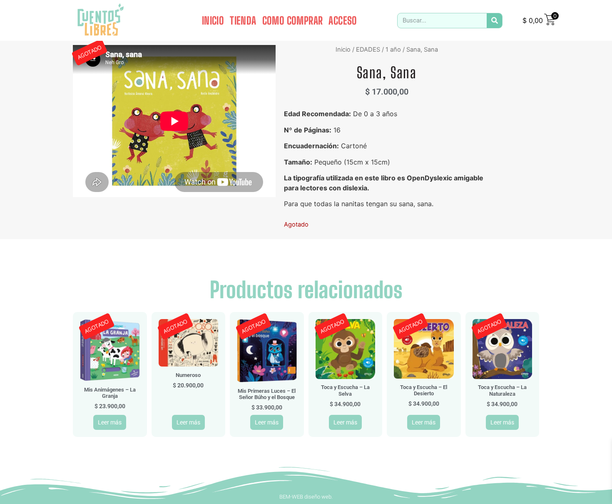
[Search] (494, 20)
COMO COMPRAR (292, 20)
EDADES (368, 49)
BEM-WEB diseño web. (306, 497)
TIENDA (243, 20)
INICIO (213, 20)
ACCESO (342, 20)
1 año (393, 49)
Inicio (343, 49)
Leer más (110, 422)
